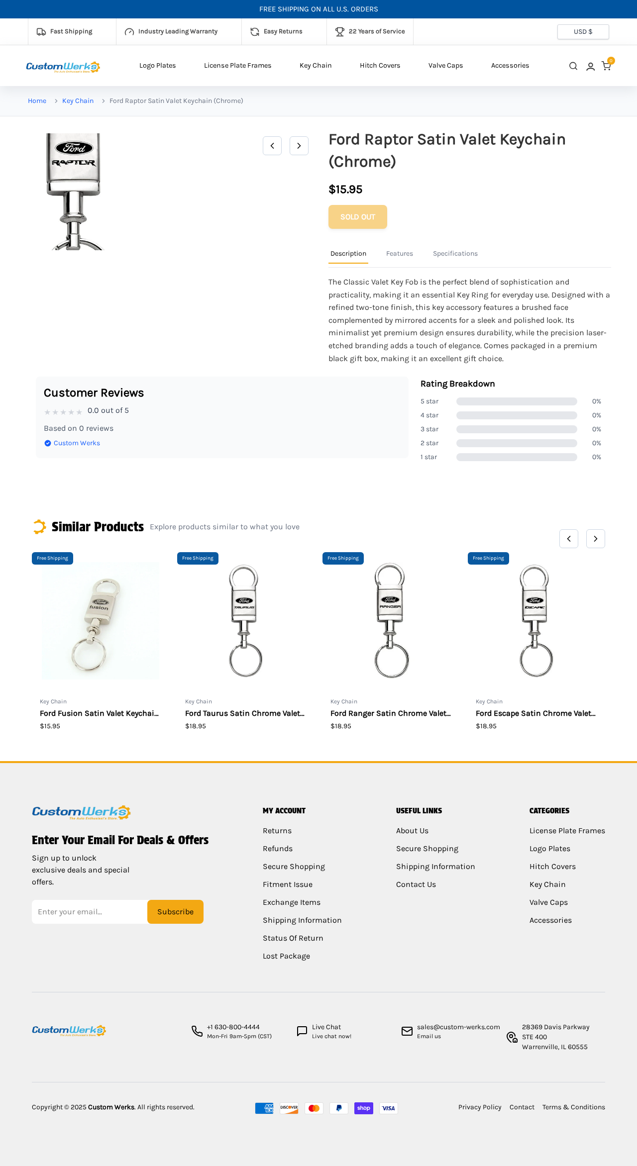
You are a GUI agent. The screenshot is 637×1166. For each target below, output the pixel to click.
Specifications (455, 253)
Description (348, 253)
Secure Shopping (294, 866)
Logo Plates (157, 65)
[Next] (299, 145)
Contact (522, 1107)
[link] (590, 66)
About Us (412, 830)
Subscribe (175, 911)
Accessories (510, 65)
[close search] (573, 66)
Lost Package (286, 956)
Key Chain (316, 65)
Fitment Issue (288, 884)
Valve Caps (445, 65)
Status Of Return (293, 938)
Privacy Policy (480, 1107)
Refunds (278, 848)
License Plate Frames (238, 65)
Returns (277, 830)
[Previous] (272, 145)
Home (37, 101)
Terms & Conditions (573, 1107)
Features (399, 253)
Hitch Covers (380, 65)
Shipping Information (302, 920)
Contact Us (416, 884)
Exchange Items (291, 902)
